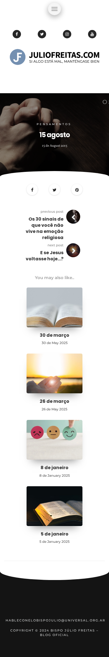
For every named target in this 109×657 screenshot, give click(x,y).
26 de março (54, 401)
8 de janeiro (54, 467)
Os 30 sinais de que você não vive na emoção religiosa (44, 228)
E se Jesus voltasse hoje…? (44, 255)
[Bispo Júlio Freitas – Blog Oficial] (54, 74)
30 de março (54, 335)
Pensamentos (54, 124)
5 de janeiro (54, 534)
